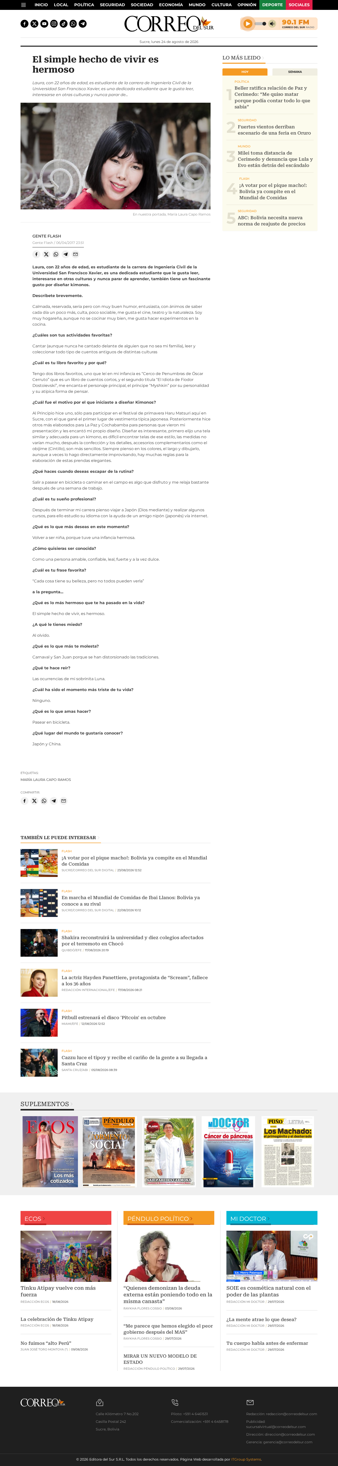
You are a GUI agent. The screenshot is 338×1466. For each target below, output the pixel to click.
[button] (116, 156)
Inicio (41, 4)
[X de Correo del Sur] (34, 24)
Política (84, 4)
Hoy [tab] (244, 72)
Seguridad (112, 4)
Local (61, 4)
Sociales (299, 4)
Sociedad (142, 4)
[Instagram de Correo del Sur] (54, 24)
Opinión (247, 4)
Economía (171, 4)
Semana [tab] (295, 72)
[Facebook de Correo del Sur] (24, 24)
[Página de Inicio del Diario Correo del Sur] (169, 24)
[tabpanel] (50, 1151)
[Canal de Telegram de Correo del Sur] (83, 24)
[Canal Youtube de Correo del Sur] (44, 24)
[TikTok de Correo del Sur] (64, 24)
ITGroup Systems (246, 1459)
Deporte (272, 4)
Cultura (222, 4)
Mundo (197, 4)
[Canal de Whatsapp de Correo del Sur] (73, 24)
